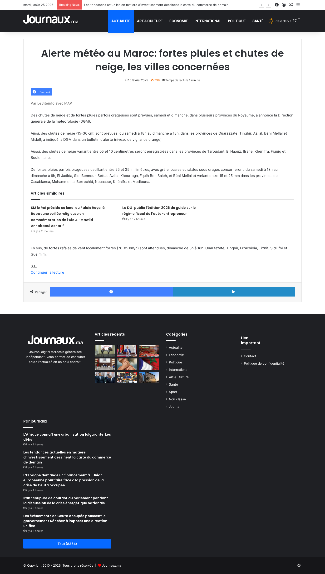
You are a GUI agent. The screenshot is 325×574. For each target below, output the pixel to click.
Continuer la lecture (47, 272)
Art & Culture (150, 21)
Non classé (177, 399)
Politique (237, 21)
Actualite (120, 21)
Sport (173, 392)
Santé (258, 21)
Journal (174, 406)
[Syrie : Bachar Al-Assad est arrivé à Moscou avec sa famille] (105, 377)
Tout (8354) (67, 544)
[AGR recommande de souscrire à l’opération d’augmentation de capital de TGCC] (149, 377)
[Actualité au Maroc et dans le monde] (51, 21)
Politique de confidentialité (264, 363)
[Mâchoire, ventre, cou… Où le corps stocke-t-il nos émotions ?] (127, 364)
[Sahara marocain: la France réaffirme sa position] (149, 364)
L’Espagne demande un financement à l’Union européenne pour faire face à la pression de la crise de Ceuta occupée (63, 480)
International (208, 21)
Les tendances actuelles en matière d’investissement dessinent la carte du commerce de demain (156, 5)
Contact (250, 356)
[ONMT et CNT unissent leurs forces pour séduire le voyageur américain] (105, 351)
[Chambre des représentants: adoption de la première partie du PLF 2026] (149, 351)
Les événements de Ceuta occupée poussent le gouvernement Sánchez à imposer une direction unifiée (65, 521)
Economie (178, 21)
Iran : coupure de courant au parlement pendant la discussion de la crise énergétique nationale (65, 500)
